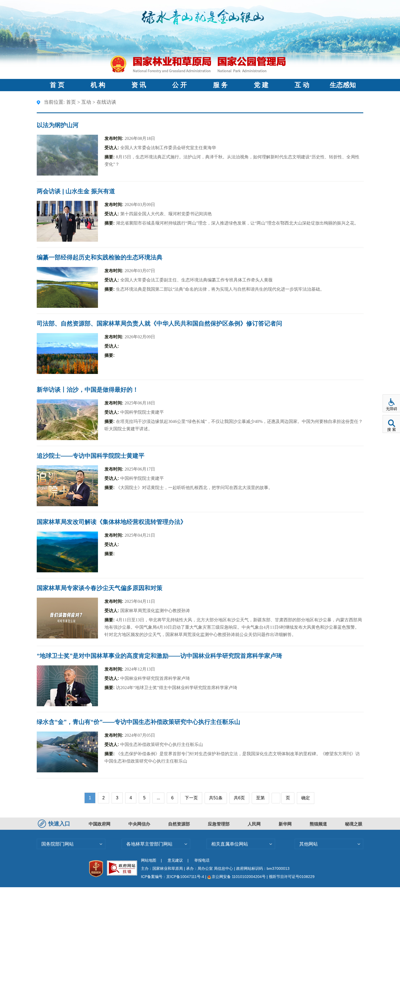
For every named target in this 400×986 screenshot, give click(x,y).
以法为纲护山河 (58, 125)
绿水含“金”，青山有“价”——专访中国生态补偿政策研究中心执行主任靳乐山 (138, 721)
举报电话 (202, 860)
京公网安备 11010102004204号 (239, 876)
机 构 (98, 84)
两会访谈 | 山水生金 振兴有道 (76, 191)
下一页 (191, 797)
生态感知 (343, 84)
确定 (305, 797)
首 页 (57, 84)
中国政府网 (99, 824)
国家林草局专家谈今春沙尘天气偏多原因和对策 (99, 588)
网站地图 (148, 860)
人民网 (254, 824)
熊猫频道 (318, 824)
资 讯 (138, 84)
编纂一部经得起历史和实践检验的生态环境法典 (99, 257)
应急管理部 (219, 824)
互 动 (302, 84)
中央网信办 (139, 824)
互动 (86, 102)
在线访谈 (106, 102)
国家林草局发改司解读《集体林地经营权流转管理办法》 (111, 521)
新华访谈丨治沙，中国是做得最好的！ (88, 389)
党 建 (261, 84)
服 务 (220, 84)
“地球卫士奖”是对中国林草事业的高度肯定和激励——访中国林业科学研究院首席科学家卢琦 (159, 655)
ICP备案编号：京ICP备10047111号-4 (173, 876)
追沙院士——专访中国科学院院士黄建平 (90, 455)
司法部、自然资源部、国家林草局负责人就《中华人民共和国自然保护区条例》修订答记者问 (159, 323)
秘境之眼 (353, 824)
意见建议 (175, 860)
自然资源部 (179, 824)
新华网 (285, 824)
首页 (71, 102)
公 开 (179, 84)
